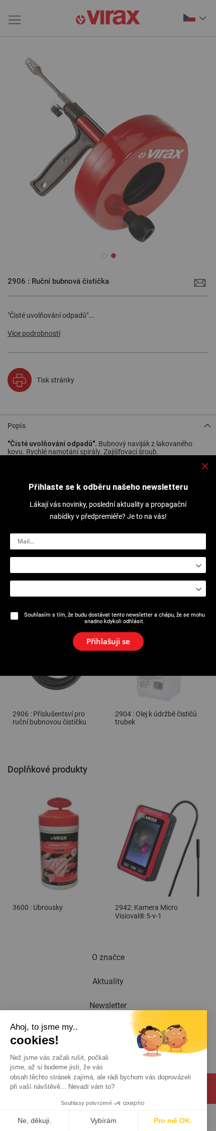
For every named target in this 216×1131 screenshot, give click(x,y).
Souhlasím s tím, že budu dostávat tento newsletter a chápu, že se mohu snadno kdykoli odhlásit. (114, 618)
